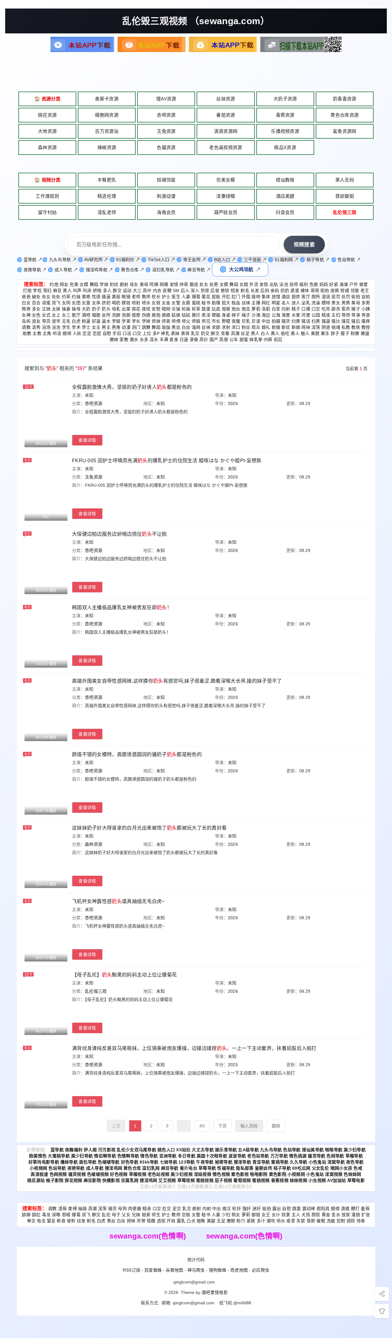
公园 (315, 315)
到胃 (205, 290)
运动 (127, 290)
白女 (26, 302)
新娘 (296, 327)
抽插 (82, 1208)
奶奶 (285, 290)
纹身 (81, 1220)
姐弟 (146, 1214)
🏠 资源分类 (47, 98)
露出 (276, 1208)
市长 (216, 321)
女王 (266, 1214)
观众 (255, 327)
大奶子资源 (285, 98)
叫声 (77, 290)
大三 (137, 290)
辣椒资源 (106, 147)
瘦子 (345, 333)
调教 (26, 327)
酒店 (285, 296)
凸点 (191, 1220)
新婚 (276, 327)
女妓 (156, 302)
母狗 (122, 1208)
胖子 (335, 333)
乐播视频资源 (285, 131)
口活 (127, 333)
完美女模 (225, 179)
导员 (46, 321)
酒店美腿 (285, 196)
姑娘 (176, 315)
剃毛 (244, 290)
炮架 (226, 308)
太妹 (56, 308)
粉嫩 (355, 333)
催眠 (320, 1220)
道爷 (56, 321)
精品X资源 (285, 147)
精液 (326, 315)
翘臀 (201, 1220)
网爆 (164, 284)
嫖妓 (126, 302)
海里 (285, 315)
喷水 (146, 302)
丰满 (164, 339)
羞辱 (365, 1208)
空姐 (186, 1214)
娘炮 (156, 315)
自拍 (365, 296)
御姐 (255, 1214)
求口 (236, 327)
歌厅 (76, 315)
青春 (225, 333)
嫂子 (355, 308)
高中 (147, 290)
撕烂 (196, 315)
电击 (41, 1220)
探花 (136, 308)
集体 (266, 296)
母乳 (116, 308)
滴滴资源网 (226, 131)
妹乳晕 (255, 339)
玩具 (216, 308)
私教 (345, 327)
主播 (255, 302)
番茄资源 (225, 115)
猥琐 (225, 290)
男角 (116, 327)
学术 (76, 327)
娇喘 (97, 290)
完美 (74, 284)
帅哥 (183, 284)
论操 (176, 308)
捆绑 (66, 333)
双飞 (56, 302)
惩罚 (335, 296)
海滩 (343, 284)
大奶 (86, 308)
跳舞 (146, 327)
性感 (96, 296)
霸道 (194, 284)
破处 (36, 296)
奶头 (106, 308)
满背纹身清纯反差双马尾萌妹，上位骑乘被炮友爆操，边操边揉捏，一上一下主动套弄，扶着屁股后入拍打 (194, 1048)
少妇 (226, 1214)
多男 (365, 302)
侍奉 (360, 1220)
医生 (176, 296)
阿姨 (153, 284)
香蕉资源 (285, 115)
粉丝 (246, 327)
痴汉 (226, 1208)
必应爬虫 (260, 1270)
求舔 (216, 327)
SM (176, 290)
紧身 (173, 339)
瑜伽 (166, 327)
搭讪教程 (285, 179)
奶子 (96, 308)
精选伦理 (106, 196)
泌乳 (305, 302)
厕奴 (315, 1214)
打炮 (27, 290)
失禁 (300, 1220)
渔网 (196, 327)
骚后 (355, 321)
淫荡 (315, 327)
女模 (84, 284)
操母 (76, 308)
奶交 (205, 333)
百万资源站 (107, 131)
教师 (146, 296)
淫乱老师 (106, 212)
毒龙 (46, 1214)
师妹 (156, 321)
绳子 (246, 315)
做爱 (363, 284)
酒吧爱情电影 (215, 1292)
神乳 (165, 333)
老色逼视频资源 (225, 147)
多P (156, 333)
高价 (203, 339)
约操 (76, 296)
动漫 (126, 327)
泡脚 (126, 315)
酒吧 (86, 315)
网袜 (305, 327)
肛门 (236, 296)
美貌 (315, 333)
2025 (233, 1064)
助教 (27, 333)
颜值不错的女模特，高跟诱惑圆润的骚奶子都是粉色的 (137, 754)
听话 (57, 333)
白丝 (186, 327)
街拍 (324, 290)
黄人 (275, 333)
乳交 (195, 333)
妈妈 (323, 284)
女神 (26, 315)
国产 (213, 339)
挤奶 (106, 302)
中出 (266, 321)
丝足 (245, 333)
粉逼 (86, 321)
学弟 (126, 321)
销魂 (335, 327)
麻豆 (57, 290)
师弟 (166, 321)
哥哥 (315, 290)
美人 (295, 333)
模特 (326, 302)
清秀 (36, 327)
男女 (335, 302)
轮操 (186, 308)
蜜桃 (196, 302)
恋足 (86, 333)
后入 (185, 290)
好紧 (333, 284)
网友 (64, 284)
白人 (265, 333)
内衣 (157, 290)
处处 (56, 296)
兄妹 (136, 1214)
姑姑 (186, 315)
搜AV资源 (166, 98)
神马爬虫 (196, 1270)
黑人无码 (344, 179)
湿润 (326, 296)
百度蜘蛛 (153, 1270)
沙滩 (255, 315)
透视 (161, 1220)
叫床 (87, 290)
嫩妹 (114, 339)
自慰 (107, 333)
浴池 (56, 327)
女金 (166, 302)
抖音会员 (285, 212)
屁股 (216, 296)
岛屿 (26, 321)
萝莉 (255, 308)
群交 (117, 290)
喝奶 (116, 302)
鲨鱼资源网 (344, 131)
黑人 (67, 290)
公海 (276, 315)
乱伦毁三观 (344, 212)
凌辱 (62, 1208)
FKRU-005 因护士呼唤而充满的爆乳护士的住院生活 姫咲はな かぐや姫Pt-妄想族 (167, 460)
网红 (266, 302)
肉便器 (134, 1208)
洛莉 (266, 308)
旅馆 (276, 296)
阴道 (326, 327)
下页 (222, 1125)
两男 (26, 308)
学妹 (104, 284)
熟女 (236, 1214)
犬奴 (305, 1214)
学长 (136, 321)
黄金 (326, 1214)
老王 (364, 290)
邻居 (354, 290)
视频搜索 (304, 244)
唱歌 (96, 315)
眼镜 (126, 296)
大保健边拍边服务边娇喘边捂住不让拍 (119, 534)
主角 (47, 333)
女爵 (186, 302)
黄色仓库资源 (344, 115)
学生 (66, 327)
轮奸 (236, 1208)
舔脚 (26, 1214)
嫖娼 (216, 315)
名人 (285, 302)
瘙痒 (365, 321)
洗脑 (330, 1220)
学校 (37, 290)
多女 (36, 308)
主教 (36, 333)
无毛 (66, 321)
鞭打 (355, 1208)
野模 (226, 321)
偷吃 (285, 333)
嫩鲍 (231, 1220)
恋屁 (96, 333)
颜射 (124, 284)
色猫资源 (166, 147)
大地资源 (47, 131)
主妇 (335, 315)
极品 (236, 302)
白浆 (276, 308)
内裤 (268, 339)
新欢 (285, 327)
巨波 (255, 321)
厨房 (296, 296)
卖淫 (206, 315)
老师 (136, 296)
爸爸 (26, 296)
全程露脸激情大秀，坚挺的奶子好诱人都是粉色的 (132, 387)
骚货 (285, 321)
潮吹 (270, 1220)
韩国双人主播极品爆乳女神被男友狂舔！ (122, 607)
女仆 (276, 1214)
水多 (144, 339)
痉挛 (290, 1220)
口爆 (305, 308)
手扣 (116, 333)
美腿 (211, 1220)
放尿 (345, 1214)
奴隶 (285, 1214)
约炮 (54, 284)
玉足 (221, 1220)
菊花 (206, 296)
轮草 (196, 308)
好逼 (96, 321)
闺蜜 (46, 302)
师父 (186, 321)
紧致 (251, 1220)
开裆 (171, 1220)
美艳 (86, 296)
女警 (176, 302)
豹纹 (114, 284)
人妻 (186, 296)
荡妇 (47, 290)
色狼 (313, 284)
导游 (365, 315)
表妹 (175, 333)
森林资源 (47, 147)
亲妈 (274, 290)
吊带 (141, 1220)
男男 (345, 302)
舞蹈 (94, 284)
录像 (194, 339)
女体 (96, 302)
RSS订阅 (132, 1270)
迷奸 (256, 1208)
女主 (96, 327)
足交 (176, 1208)
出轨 (274, 284)
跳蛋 (206, 308)
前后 (278, 339)
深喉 (56, 1214)
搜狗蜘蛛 (217, 1270)
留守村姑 (47, 212)
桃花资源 (47, 115)
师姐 (196, 321)
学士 (86, 327)
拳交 (31, 1220)
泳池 (283, 284)
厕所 (315, 296)
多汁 (261, 1220)
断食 (61, 1220)
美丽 (116, 296)
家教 (123, 339)
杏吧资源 (166, 115)
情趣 (151, 1220)
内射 (285, 308)
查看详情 (87, 440)
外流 (253, 284)
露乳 (181, 1220)
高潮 (235, 333)
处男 (213, 284)
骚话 (305, 321)
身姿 (226, 315)
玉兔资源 (166, 131)
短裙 (344, 290)
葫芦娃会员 (226, 212)
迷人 (296, 302)
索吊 (345, 308)
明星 (276, 302)
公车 (233, 339)
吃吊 (326, 308)
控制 (341, 1220)
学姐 (116, 321)
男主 (106, 327)
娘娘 (166, 315)
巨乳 (246, 321)
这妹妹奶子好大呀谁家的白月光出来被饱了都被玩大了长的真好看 (149, 827)
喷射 (136, 302)
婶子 (236, 315)
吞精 (66, 1214)
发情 (174, 284)
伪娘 (146, 315)
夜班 (146, 308)
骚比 (335, 321)
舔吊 (335, 308)
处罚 (345, 296)
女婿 (243, 284)
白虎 (76, 321)
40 (202, 1125)
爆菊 (196, 296)
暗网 (166, 308)
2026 (233, 403)
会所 (106, 315)
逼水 (106, 321)
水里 (296, 315)
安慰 (156, 308)
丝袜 (246, 302)
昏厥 (311, 1220)
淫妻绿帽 (225, 196)
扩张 (365, 1214)
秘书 (206, 302)
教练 (355, 327)
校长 (156, 296)
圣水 (335, 1214)
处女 (203, 284)
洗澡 (315, 302)
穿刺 (71, 1220)
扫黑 (315, 321)
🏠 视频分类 (47, 179)
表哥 (185, 333)
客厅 (305, 296)
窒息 (51, 1220)
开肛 (226, 296)
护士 (166, 296)
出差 (126, 308)
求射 (226, 327)
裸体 (304, 290)
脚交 (215, 333)
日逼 (183, 339)
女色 (36, 315)
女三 (66, 315)
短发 (235, 290)
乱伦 (106, 1214)
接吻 (255, 296)
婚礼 (266, 327)
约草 (66, 296)
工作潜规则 (47, 196)
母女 (134, 284)
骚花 (345, 321)
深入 (194, 290)
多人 (107, 290)
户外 (353, 284)
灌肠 (355, 1214)
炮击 (246, 308)
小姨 (365, 308)
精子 (296, 308)
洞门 (136, 327)
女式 (46, 315)
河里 (305, 315)
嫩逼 (365, 333)
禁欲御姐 (344, 196)
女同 (66, 302)
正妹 (46, 308)
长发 (255, 290)
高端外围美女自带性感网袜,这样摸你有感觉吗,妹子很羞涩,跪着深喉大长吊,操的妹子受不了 (177, 681)
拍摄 (276, 321)
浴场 (46, 327)
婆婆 (294, 290)
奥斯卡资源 (107, 98)
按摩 (136, 315)
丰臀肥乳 (106, 179)
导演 (355, 315)
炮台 (236, 308)
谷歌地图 (174, 1270)
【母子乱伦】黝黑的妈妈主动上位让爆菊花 (124, 974)
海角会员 (166, 212)
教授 (365, 327)
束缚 (72, 1208)
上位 (146, 333)
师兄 (206, 321)
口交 (315, 308)
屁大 (226, 302)
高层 (223, 339)
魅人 (305, 333)
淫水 (153, 339)
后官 (214, 290)
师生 (156, 1214)
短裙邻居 (166, 179)
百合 (36, 302)
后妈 (264, 290)
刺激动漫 (166, 196)
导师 (345, 315)
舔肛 (36, 1214)
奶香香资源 (344, 98)
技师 (293, 284)
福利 (303, 284)
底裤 (334, 290)
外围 (246, 296)
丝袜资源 (225, 98)
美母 (144, 284)
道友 (36, 321)
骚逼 (106, 296)
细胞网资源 (107, 115)
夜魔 (236, 321)
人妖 (77, 333)
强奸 (246, 1208)
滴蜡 (345, 1208)
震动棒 (308, 1208)
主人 (296, 1214)
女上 (56, 315)
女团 (76, 302)
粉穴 (240, 1220)
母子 (116, 1214)
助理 (216, 302)
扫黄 (296, 321)
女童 (86, 302)
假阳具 (323, 1208)
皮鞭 (167, 290)
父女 (126, 1214)
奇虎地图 (239, 1270)
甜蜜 (243, 339)
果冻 (325, 333)
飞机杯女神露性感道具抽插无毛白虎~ (118, 901)
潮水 (134, 339)
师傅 (176, 321)
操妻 (66, 308)
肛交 (166, 1208)
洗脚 (116, 315)
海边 (266, 315)
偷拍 (355, 296)
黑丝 (176, 327)
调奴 (350, 1220)
